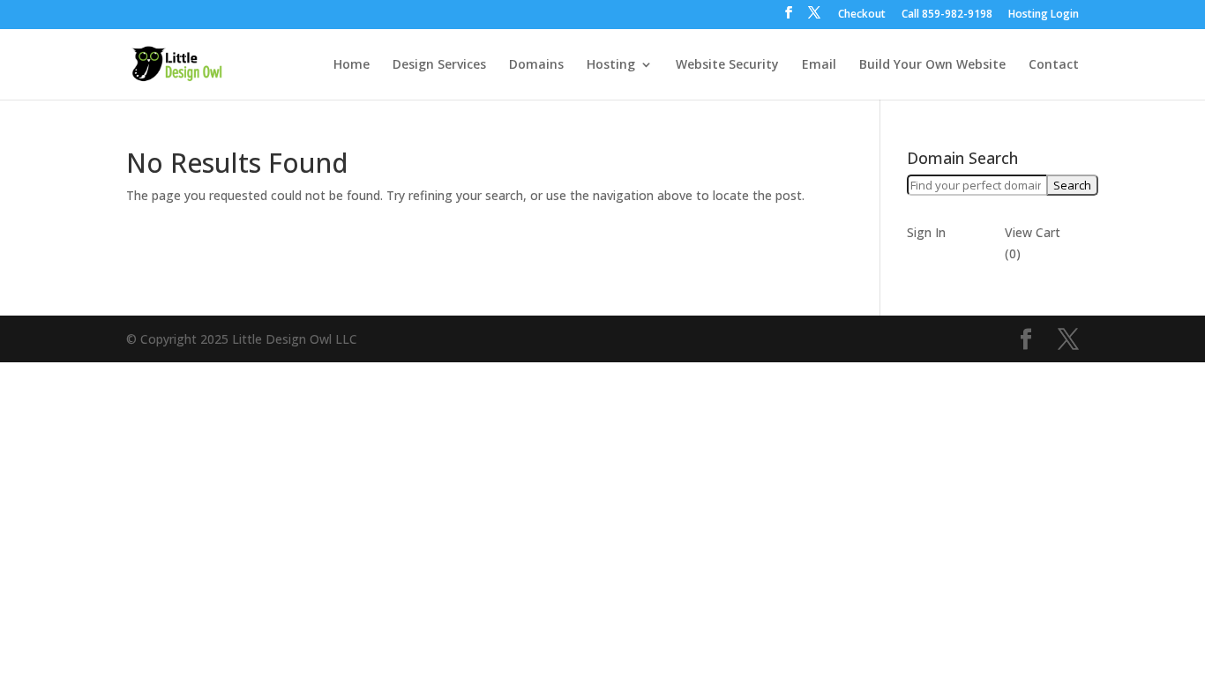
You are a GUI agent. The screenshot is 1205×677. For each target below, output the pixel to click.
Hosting (611, 65)
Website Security (727, 65)
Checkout (862, 15)
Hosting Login (1043, 15)
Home (351, 65)
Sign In (926, 232)
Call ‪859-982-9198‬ (947, 15)
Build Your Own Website (932, 65)
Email (819, 65)
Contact (1054, 65)
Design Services (439, 65)
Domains (536, 65)
